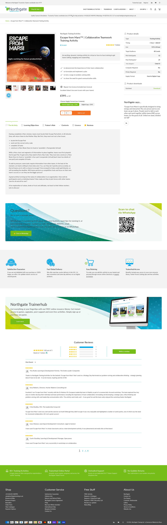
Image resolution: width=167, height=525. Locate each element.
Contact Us (48, 511)
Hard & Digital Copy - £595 (70, 104)
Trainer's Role (50, 125)
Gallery (126, 502)
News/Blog (87, 505)
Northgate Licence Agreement (54, 500)
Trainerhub (108, 9)
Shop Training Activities (91, 9)
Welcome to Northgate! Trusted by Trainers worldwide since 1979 (23, 2)
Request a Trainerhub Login (92, 498)
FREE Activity (88, 494)
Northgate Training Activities (70, 34)
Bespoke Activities (50, 509)
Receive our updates (90, 502)
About (131, 9)
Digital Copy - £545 (87, 104)
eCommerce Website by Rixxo (153, 522)
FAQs (46, 502)
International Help (50, 507)
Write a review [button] (124, 351)
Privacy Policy (128, 505)
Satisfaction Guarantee (52, 494)
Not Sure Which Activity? (52, 505)
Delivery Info (48, 496)
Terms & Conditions (129, 507)
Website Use (127, 509)
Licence (78, 125)
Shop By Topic (35, 9)
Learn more (20, 321)
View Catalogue (10, 507)
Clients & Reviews (120, 9)
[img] (29, 368)
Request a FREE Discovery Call (93, 500)
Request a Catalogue (90, 496)
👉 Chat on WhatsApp (21, 233)
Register (146, 2)
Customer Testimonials (130, 500)
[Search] (151, 9)
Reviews (90, 125)
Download (156, 88)
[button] (110, 45)
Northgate (127, 494)
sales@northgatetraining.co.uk (14, 496)
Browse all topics (10, 500)
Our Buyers (127, 498)
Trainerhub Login (137, 2)
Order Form (8, 505)
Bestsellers (8, 502)
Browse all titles (10, 498)
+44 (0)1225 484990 (11, 494)
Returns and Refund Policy (53, 498)
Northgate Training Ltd (138, 522)
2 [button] (82, 450)
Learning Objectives (31, 125)
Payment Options (10, 509)
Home (7, 21)
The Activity (12, 125)
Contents (65, 125)
